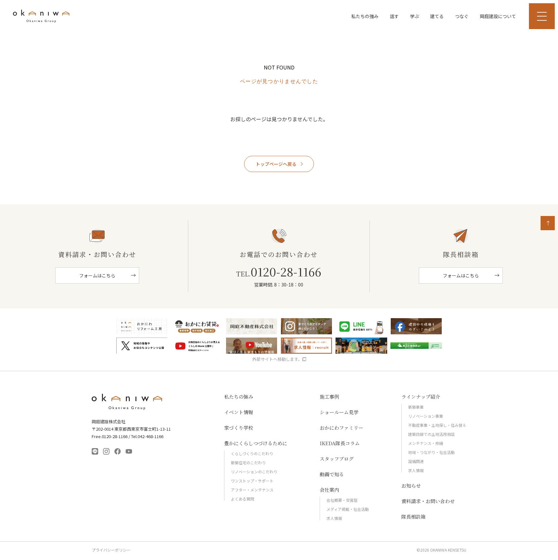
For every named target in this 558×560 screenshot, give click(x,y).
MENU (542, 16)
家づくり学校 (238, 427)
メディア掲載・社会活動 (347, 509)
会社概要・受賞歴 (341, 500)
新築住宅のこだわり (248, 462)
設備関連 (416, 461)
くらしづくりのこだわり (252, 453)
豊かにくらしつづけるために (255, 443)
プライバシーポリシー (111, 550)
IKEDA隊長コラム (340, 443)
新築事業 (416, 407)
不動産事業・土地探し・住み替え (437, 425)
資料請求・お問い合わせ (428, 501)
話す (394, 16)
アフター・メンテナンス (252, 489)
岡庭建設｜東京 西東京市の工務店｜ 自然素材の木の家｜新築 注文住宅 (41, 16)
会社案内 (329, 489)
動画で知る (332, 474)
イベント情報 (238, 412)
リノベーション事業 (425, 416)
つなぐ (462, 16)
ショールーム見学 (339, 412)
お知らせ (411, 485)
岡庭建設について (498, 16)
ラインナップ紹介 (420, 396)
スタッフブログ (337, 458)
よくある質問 (242, 498)
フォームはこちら (97, 275)
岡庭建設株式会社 (127, 402)
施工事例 (329, 396)
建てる (437, 16)
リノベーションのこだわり (254, 471)
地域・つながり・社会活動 (431, 452)
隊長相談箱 (413, 516)
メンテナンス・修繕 (425, 443)
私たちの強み (364, 16)
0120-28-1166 (278, 271)
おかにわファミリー (341, 427)
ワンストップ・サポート (252, 480)
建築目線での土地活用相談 (431, 434)
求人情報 (334, 518)
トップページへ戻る (276, 164)
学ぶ (414, 16)
